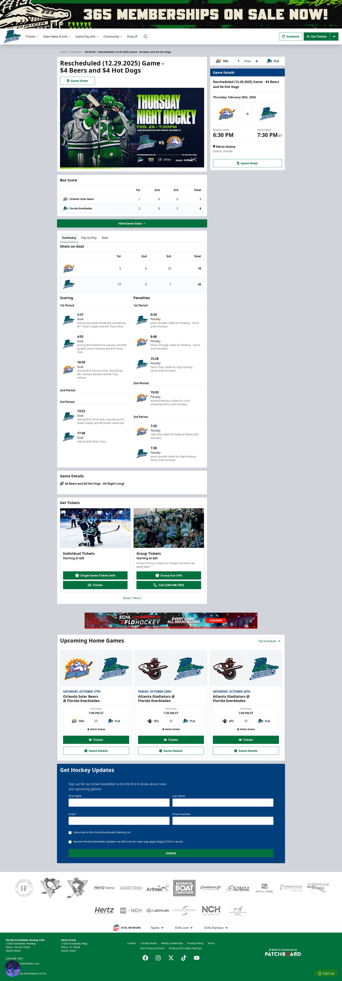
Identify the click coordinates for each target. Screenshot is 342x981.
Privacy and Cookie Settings (185, 948)
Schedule (292, 36)
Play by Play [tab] (89, 238)
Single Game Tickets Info (97, 575)
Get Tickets (319, 36)
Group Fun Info (171, 575)
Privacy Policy (195, 943)
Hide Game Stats (130, 223)
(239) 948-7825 (14, 958)
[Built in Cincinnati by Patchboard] (283, 952)
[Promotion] (171, 14)
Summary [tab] (69, 238)
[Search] (145, 36)
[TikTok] (184, 958)
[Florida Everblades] (12, 36)
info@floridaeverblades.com (22, 963)
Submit (171, 853)
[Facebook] (145, 958)
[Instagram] (158, 958)
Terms (211, 943)
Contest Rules (149, 943)
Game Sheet (79, 81)
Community (111, 36)
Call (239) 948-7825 (171, 585)
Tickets (30, 36)
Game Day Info (86, 36)
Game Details (98, 751)
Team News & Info (55, 36)
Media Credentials (172, 943)
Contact (131, 943)
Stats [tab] (105, 238)
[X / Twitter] (171, 958)
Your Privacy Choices (152, 948)
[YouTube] (197, 958)
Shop (130, 36)
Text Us (328, 974)
